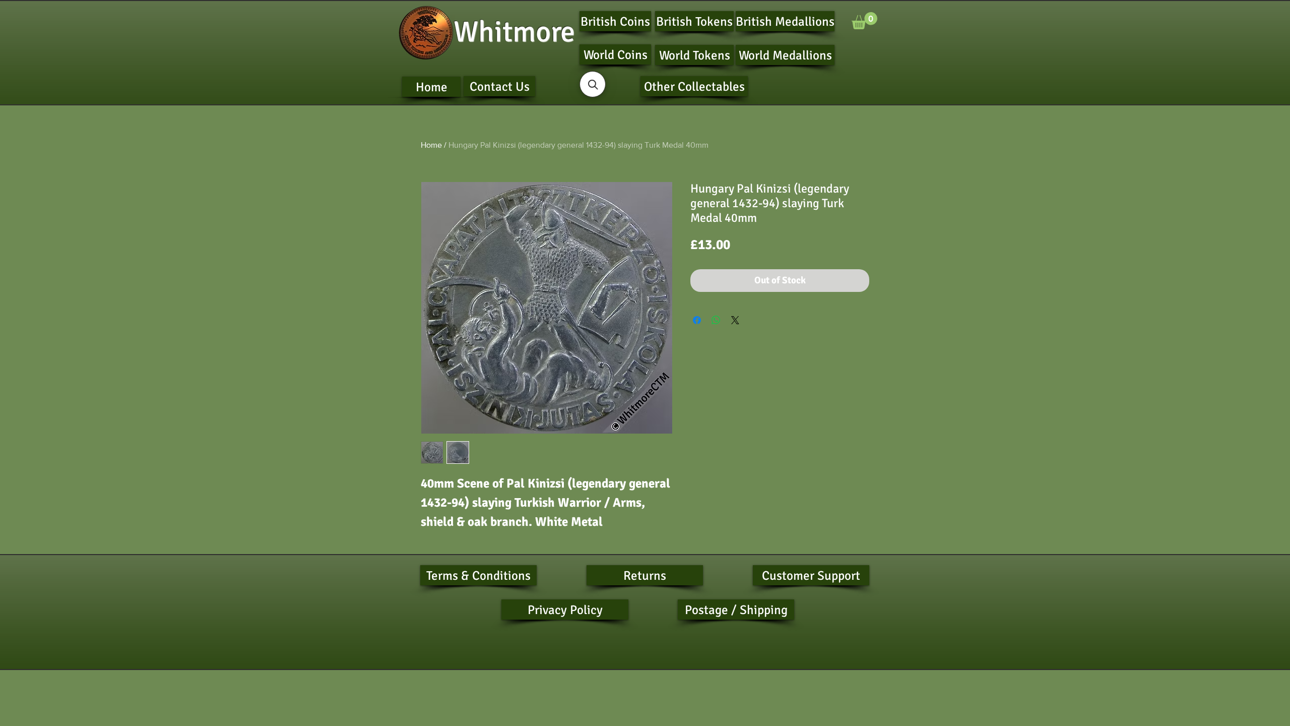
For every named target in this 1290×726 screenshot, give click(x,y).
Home (431, 145)
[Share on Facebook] (697, 320)
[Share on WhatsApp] (716, 320)
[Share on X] (735, 320)
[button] (864, 20)
